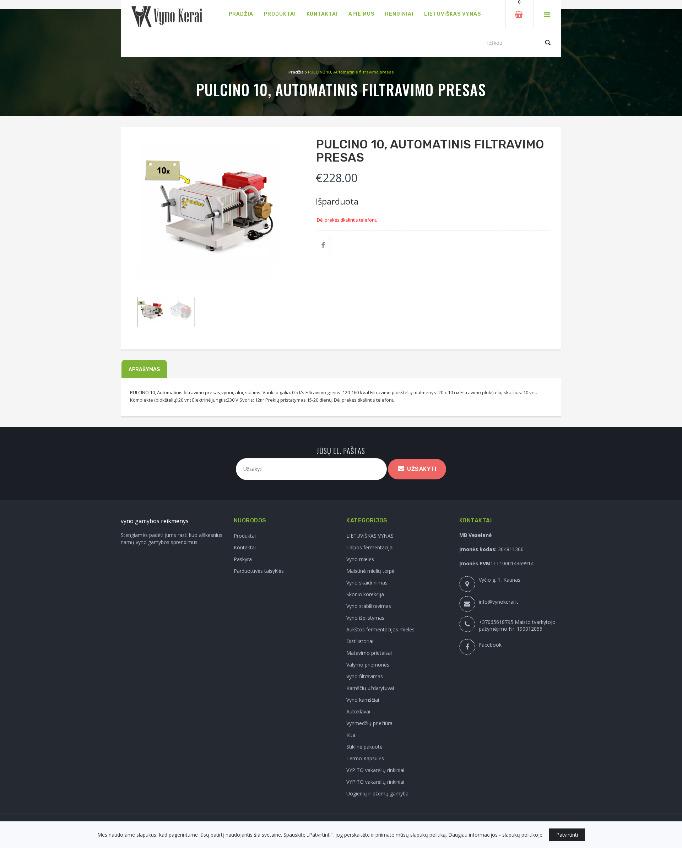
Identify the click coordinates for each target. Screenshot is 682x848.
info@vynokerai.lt (498, 601)
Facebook (490, 644)
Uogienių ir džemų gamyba (377, 793)
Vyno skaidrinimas (367, 582)
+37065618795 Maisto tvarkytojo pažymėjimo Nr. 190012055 (517, 625)
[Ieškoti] (547, 42)
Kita (350, 735)
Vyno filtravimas (364, 676)
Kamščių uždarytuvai (370, 688)
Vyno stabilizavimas (368, 606)
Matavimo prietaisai (369, 652)
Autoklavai (358, 711)
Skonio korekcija (365, 594)
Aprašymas (144, 369)
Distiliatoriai (359, 641)
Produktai (245, 535)
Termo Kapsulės (365, 758)
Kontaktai (245, 547)
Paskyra (243, 559)
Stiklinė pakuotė (364, 746)
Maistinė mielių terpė (370, 570)
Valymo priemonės (367, 664)
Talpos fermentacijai (370, 547)
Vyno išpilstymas (365, 617)
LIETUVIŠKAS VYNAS (370, 535)
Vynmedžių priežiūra (369, 723)
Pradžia (296, 72)
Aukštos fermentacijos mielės (380, 629)
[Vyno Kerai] (168, 14)
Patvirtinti (567, 834)
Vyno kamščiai (362, 699)
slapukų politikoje (522, 834)
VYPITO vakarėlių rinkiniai (375, 770)
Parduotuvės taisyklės (259, 570)
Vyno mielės (360, 559)
